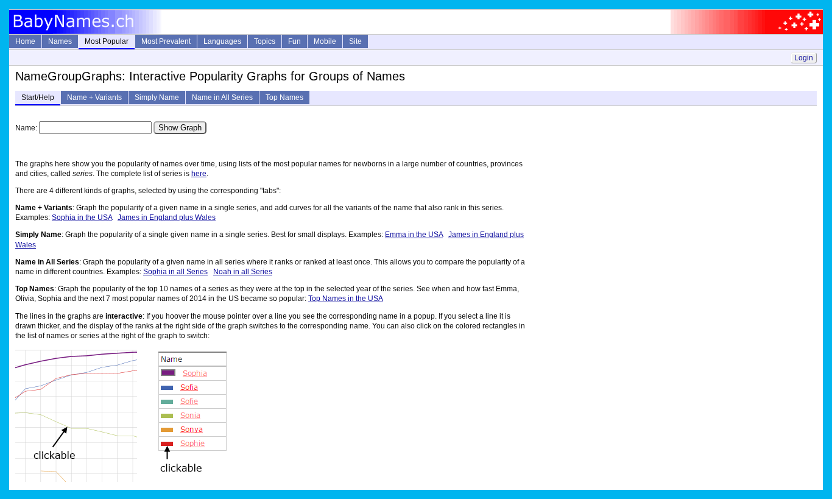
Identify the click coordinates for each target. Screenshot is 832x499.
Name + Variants (94, 97)
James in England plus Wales (167, 217)
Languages (222, 41)
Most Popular (107, 41)
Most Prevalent (166, 41)
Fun (294, 41)
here (198, 173)
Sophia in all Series (175, 271)
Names (60, 41)
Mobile (325, 41)
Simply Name (157, 97)
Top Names (284, 97)
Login (803, 58)
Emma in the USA (414, 234)
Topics (264, 41)
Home (25, 41)
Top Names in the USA (345, 298)
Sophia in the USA (82, 217)
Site (355, 41)
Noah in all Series (242, 271)
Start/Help (37, 97)
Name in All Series (222, 97)
